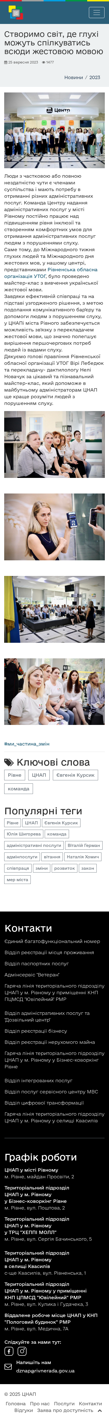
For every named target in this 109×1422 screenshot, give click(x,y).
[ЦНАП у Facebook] (9, 1354)
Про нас (40, 1403)
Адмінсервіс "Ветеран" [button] (32, 974)
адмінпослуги (22, 856)
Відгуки (23, 1410)
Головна (16, 1403)
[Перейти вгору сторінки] (100, 1410)
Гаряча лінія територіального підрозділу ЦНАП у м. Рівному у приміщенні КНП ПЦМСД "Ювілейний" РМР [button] (54, 992)
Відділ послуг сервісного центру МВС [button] (51, 1091)
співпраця (18, 868)
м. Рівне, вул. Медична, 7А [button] (51, 1322)
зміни (41, 868)
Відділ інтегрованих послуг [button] (39, 1080)
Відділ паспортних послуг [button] (37, 963)
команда (18, 788)
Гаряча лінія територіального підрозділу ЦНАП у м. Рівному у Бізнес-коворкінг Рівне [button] (54, 1059)
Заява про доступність (65, 1410)
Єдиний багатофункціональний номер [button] (52, 941)
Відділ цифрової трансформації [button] (44, 1102)
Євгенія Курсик (75, 775)
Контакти (90, 1403)
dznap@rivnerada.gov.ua (45, 1370)
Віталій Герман (84, 845)
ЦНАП (39, 775)
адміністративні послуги (34, 845)
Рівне (15, 775)
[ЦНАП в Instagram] (22, 1354)
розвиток (64, 868)
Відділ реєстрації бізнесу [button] (36, 1030)
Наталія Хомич (83, 856)
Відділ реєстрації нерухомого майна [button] (50, 1042)
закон (87, 868)
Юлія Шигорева (24, 834)
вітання (52, 856)
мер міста (17, 879)
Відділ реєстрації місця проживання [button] (50, 952)
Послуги (64, 1403)
